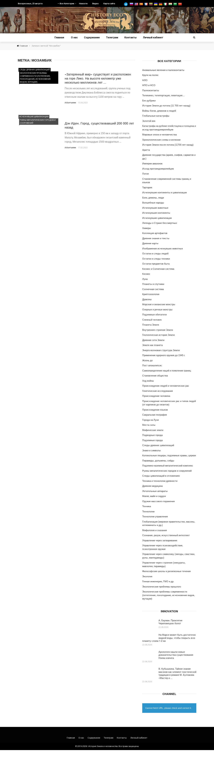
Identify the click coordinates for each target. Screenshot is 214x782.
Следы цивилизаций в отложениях (161, 475)
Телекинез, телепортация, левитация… (163, 95)
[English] (136, 4)
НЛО (144, 80)
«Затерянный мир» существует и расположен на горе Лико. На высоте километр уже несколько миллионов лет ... (98, 78)
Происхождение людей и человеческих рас (165, 385)
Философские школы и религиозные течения (166, 571)
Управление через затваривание (159, 540)
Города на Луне (150, 420)
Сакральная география (154, 414)
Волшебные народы (153, 202)
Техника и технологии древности (159, 481)
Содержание (92, 37)
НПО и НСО (148, 85)
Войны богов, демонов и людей (159, 110)
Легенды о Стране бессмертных (159, 223)
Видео (95, 3)
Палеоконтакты (150, 90)
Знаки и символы (151, 450)
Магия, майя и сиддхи (154, 496)
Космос (146, 274)
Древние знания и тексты (155, 238)
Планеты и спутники (153, 284)
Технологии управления (155, 516)
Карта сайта (109, 3)
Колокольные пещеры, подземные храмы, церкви (169, 455)
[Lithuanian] (151, 4)
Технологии (148, 511)
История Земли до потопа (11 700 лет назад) (166, 105)
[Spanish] (141, 4)
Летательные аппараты (155, 491)
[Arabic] (175, 4)
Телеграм (112, 37)
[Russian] (132, 4)
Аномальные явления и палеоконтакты (163, 70)
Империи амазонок (152, 163)
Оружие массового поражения (158, 501)
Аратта (146, 150)
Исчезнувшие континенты (156, 212)
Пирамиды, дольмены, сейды (158, 460)
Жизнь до (147, 360)
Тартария (147, 187)
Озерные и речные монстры (157, 309)
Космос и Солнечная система (158, 269)
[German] (161, 4)
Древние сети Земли (153, 340)
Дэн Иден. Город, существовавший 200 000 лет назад (99, 125)
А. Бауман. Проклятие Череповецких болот (170, 622)
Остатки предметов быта (156, 263)
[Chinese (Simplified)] (180, 4)
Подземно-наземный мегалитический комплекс (167, 465)
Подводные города (152, 435)
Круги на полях (150, 75)
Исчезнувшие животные (155, 207)
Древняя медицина (152, 486)
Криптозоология (150, 294)
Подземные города (152, 440)
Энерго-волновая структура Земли (161, 350)
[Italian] (166, 4)
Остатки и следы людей (155, 253)
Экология (147, 576)
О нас (74, 37)
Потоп (145, 173)
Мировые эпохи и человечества (159, 134)
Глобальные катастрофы (155, 115)
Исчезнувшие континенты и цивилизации (164, 192)
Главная (59, 37)
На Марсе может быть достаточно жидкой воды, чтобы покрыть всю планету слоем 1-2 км (169, 637)
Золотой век (148, 121)
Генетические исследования (157, 391)
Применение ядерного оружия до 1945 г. (163, 355)
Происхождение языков (155, 409)
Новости (83, 3)
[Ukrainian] (156, 4)
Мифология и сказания (154, 530)
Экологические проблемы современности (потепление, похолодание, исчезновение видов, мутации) (35, 77)
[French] (146, 4)
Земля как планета (152, 345)
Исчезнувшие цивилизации (34, 116)
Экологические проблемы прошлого (161, 586)
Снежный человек (152, 319)
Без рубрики (149, 100)
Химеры (146, 228)
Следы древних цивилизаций (34, 69)
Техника (146, 506)
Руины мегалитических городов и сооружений (38, 121)
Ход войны (148, 380)
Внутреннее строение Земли (157, 330)
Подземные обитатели (154, 314)
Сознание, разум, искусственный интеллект (166, 535)
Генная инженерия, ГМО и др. (158, 581)
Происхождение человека (156, 396)
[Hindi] (170, 4)
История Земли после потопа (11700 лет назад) (167, 144)
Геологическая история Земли (158, 335)
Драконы (147, 299)
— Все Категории (65, 3)
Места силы (148, 425)
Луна (145, 279)
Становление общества (155, 375)
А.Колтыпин (70, 102)
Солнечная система (153, 289)
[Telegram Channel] (126, 4)
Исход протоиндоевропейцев (158, 168)
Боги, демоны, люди (153, 197)
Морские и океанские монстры (158, 304)
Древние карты (150, 243)
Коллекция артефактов (154, 233)
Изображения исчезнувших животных (162, 248)
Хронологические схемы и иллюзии (161, 139)
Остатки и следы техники (156, 258)
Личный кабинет (153, 37)
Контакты (130, 37)
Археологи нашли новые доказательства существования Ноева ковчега (176, 654)
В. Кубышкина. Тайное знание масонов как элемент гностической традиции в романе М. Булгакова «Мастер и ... (177, 673)
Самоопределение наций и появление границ (166, 370)
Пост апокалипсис (152, 365)
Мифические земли (152, 430)
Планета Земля (150, 324)
